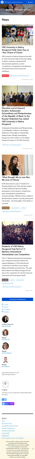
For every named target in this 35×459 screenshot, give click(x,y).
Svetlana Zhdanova (7, 353)
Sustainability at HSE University (10, 426)
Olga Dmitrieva (6, 339)
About (4, 418)
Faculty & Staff (5, 433)
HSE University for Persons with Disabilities (13, 438)
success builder (15, 208)
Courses (6, 304)
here (9, 447)
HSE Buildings (5, 435)
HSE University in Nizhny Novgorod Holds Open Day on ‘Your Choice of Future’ (15, 50)
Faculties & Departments (8, 428)
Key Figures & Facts (7, 423)
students (23, 208)
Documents (7, 309)
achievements (20, 280)
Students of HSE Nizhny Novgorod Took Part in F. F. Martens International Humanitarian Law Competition (16, 250)
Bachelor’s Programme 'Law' (18, 9)
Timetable (6, 312)
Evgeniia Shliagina (6, 326)
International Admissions (18, 299)
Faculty (5, 307)
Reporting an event (8, 283)
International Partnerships (8, 430)
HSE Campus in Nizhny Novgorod (13, 2)
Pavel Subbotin (6, 366)
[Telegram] (5, 399)
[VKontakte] (3, 399)
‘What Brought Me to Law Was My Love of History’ (16, 178)
